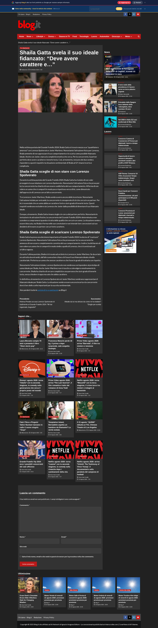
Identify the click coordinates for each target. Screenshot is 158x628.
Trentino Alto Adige (124, 590)
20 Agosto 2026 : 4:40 (125, 167)
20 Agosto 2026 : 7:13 (84, 395)
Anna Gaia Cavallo (55, 351)
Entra (119, 8)
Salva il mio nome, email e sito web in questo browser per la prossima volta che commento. (58, 556)
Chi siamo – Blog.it (24, 14)
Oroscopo (116, 36)
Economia (121, 82)
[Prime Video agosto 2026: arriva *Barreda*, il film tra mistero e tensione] (89, 329)
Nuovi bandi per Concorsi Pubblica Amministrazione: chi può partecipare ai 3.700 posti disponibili (128, 195)
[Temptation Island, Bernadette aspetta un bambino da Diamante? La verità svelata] (60, 410)
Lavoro (94, 36)
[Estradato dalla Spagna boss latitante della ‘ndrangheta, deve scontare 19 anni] (110, 106)
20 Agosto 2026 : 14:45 (122, 77)
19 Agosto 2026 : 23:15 (27, 471)
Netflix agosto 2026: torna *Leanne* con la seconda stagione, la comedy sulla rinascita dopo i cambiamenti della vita (59, 467)
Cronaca (109, 66)
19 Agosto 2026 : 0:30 (125, 222)
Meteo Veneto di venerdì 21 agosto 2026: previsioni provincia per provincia (54, 598)
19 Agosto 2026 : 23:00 (126, 185)
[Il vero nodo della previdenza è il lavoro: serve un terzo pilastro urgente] (110, 89)
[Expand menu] (32, 36)
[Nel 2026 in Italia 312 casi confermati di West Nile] (110, 122)
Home (21, 36)
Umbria (96, 590)
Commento (25, 505)
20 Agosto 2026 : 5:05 (55, 434)
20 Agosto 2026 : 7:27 (84, 350)
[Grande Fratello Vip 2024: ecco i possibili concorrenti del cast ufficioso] (31, 450)
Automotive (104, 36)
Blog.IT (48, 602)
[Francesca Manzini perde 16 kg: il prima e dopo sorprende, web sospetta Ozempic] (60, 329)
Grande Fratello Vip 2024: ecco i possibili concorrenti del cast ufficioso (31, 464)
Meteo (127, 36)
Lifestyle (39, 36)
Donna (51, 36)
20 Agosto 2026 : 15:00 (27, 607)
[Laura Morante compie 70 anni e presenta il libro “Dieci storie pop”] (31, 329)
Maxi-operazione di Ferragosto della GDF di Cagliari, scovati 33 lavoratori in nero (120, 71)
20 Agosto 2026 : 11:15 (37, 348)
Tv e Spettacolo (24, 48)
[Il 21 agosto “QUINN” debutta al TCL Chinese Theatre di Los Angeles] (89, 410)
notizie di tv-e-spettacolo (47, 290)
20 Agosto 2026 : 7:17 (55, 392)
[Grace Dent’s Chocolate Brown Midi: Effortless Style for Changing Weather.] (29, 585)
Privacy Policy (46, 14)
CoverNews (123, 624)
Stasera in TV (64, 36)
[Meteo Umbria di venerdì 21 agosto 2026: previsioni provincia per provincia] (103, 585)
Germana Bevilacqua (125, 124)
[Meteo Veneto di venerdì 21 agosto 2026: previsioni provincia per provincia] (54, 585)
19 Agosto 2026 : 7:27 (55, 476)
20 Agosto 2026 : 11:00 (56, 353)
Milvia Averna (24, 348)
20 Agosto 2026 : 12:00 (126, 113)
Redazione (36, 14)
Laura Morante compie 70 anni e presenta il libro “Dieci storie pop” (30, 343)
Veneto (47, 590)
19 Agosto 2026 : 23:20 (94, 430)
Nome (23, 537)
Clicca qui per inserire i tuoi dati (132, 8)
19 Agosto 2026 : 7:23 (84, 479)
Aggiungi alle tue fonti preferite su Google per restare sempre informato (42, 2)
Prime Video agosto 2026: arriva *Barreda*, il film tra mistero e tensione (88, 343)
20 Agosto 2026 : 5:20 (36, 432)
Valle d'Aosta (73, 590)
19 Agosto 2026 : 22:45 (126, 204)
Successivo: (82, 301)
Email (64, 537)
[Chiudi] (145, 2)
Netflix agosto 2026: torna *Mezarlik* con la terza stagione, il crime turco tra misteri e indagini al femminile (88, 385)
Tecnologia (84, 36)
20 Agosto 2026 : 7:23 (27, 395)
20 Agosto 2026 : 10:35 (126, 150)
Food (75, 36)
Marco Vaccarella (124, 94)
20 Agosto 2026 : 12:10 (126, 96)
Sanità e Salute (122, 117)
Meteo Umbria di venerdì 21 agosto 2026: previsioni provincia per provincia (103, 598)
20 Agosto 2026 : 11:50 (126, 126)
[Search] (138, 36)
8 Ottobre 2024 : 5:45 (36, 69)
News (29, 36)
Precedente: (37, 303)
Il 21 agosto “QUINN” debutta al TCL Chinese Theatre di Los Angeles (87, 424)
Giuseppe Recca (124, 202)
